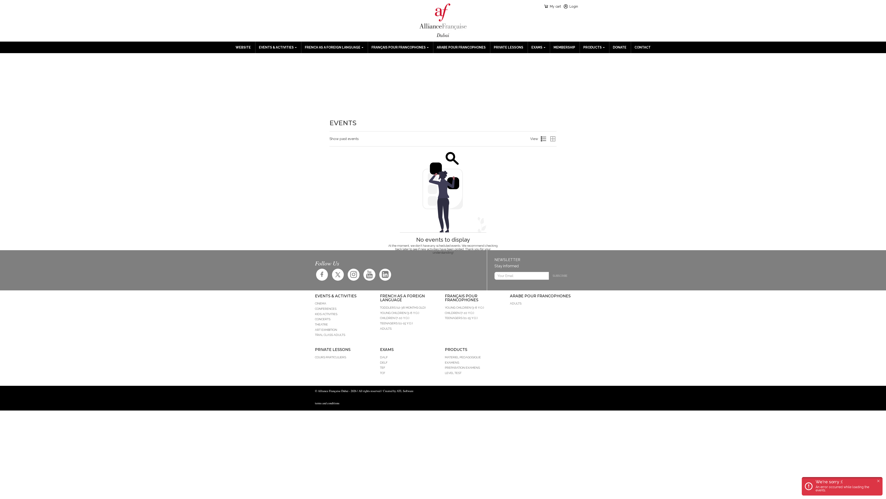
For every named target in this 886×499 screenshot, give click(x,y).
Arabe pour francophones (461, 47)
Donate (619, 47)
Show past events (344, 139)
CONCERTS (322, 319)
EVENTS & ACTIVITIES (276, 47)
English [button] (319, 6)
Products (592, 47)
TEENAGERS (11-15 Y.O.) (396, 323)
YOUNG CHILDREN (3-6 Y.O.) (399, 313)
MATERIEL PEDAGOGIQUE (463, 357)
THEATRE (321, 324)
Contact (643, 47)
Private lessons (508, 47)
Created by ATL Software (398, 391)
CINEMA (320, 303)
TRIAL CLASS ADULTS (330, 335)
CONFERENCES (325, 308)
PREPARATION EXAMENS (462, 367)
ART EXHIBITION (326, 330)
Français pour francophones (398, 47)
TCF (382, 373)
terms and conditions (327, 403)
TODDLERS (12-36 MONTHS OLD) (403, 307)
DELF (383, 362)
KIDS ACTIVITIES (326, 314)
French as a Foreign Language (333, 47)
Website (243, 47)
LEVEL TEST (453, 373)
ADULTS (386, 328)
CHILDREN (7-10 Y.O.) (394, 318)
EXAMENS (452, 362)
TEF (382, 367)
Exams (537, 47)
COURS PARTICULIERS (330, 357)
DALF (384, 357)
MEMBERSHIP (564, 47)
